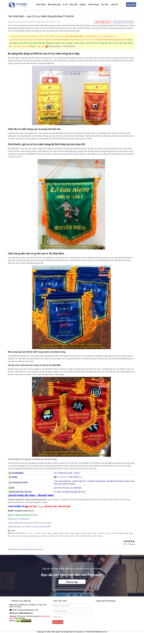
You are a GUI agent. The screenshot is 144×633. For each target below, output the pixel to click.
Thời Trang (93, 4)
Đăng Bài (131, 4)
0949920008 (69, 46)
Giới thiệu (41, 4)
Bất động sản (54, 4)
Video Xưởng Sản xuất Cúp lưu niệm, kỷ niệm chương (29, 522)
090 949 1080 (50, 506)
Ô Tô (65, 4)
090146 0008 (64, 506)
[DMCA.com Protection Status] (23, 620)
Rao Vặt (73, 4)
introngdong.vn (15, 624)
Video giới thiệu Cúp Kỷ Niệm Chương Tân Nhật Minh (29, 526)
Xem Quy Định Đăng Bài (123, 22)
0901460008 (54, 46)
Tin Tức (104, 4)
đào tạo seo (45, 616)
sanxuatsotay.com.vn (18, 627)
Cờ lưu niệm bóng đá (16, 25)
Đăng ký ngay (72, 582)
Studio (83, 4)
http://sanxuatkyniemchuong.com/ (30, 549)
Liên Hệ (114, 4)
